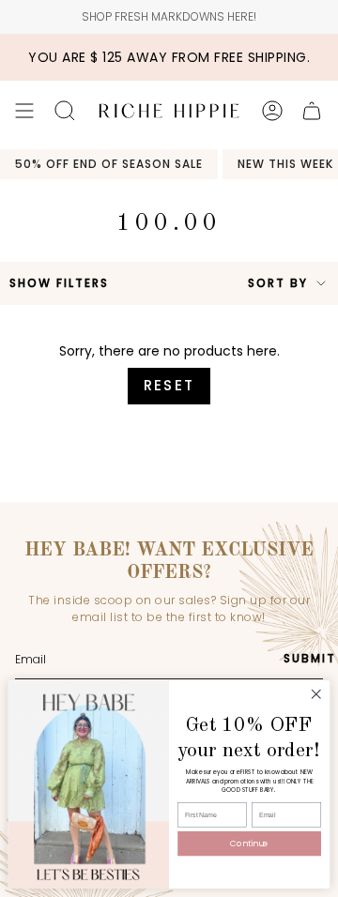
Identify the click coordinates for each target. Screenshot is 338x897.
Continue (249, 843)
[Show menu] (24, 110)
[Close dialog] (316, 694)
